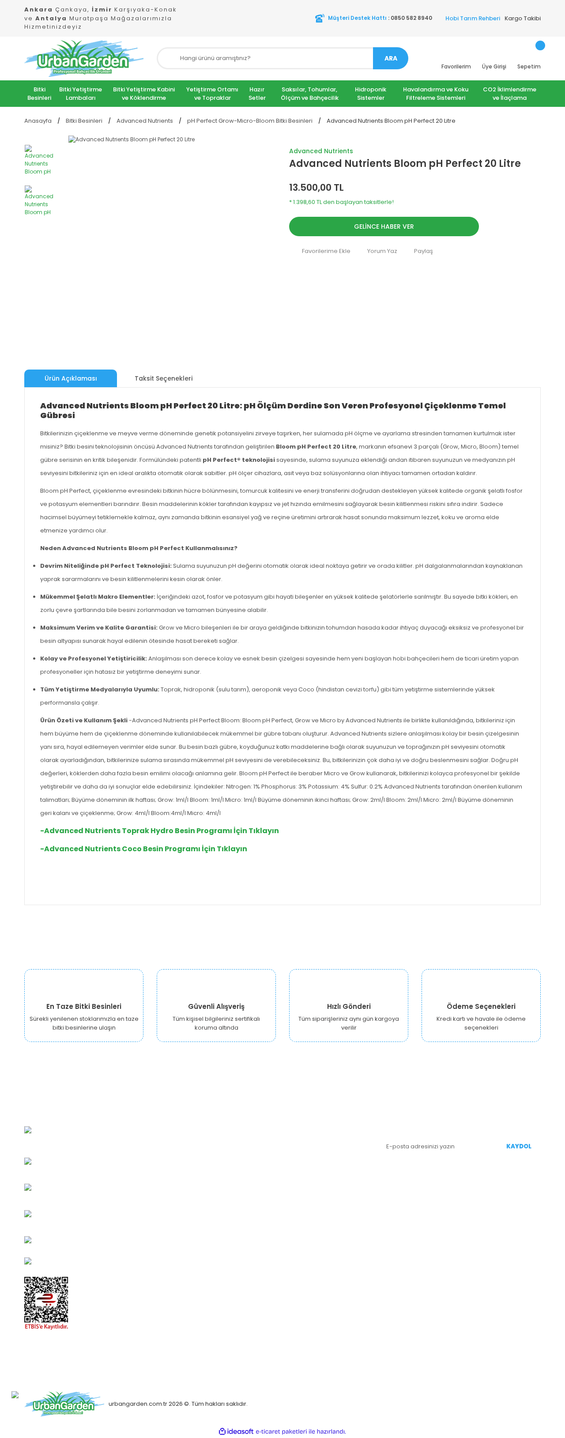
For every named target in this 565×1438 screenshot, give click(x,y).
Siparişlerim (306, 1139)
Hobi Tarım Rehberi (472, 18)
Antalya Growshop (227, 1165)
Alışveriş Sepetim (313, 1152)
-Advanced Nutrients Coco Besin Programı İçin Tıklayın (143, 849)
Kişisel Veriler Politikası (233, 1205)
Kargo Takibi (523, 18)
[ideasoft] (236, 1431)
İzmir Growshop (223, 1152)
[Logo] (83, 58)
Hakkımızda (217, 1125)
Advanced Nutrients (321, 151)
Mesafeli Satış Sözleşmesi (238, 1192)
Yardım (299, 1178)
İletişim (211, 1231)
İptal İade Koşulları (227, 1218)
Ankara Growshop (227, 1139)
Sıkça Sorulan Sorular (319, 1192)
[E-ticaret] (281, 1431)
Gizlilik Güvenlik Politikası (235, 1178)
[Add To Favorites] (319, 250)
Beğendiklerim (310, 1165)
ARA (390, 58)
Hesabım (302, 1125)
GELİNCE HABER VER (384, 226)
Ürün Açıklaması (71, 378)
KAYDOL (518, 1146)
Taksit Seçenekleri (163, 378)
